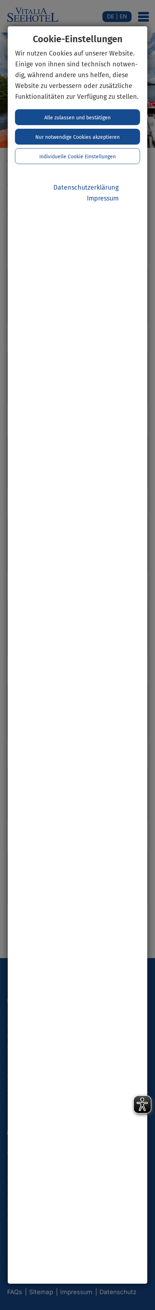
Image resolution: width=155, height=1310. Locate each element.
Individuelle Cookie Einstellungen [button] (77, 157)
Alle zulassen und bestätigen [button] (77, 118)
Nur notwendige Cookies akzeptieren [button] (77, 137)
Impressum (103, 198)
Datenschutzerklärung (86, 187)
